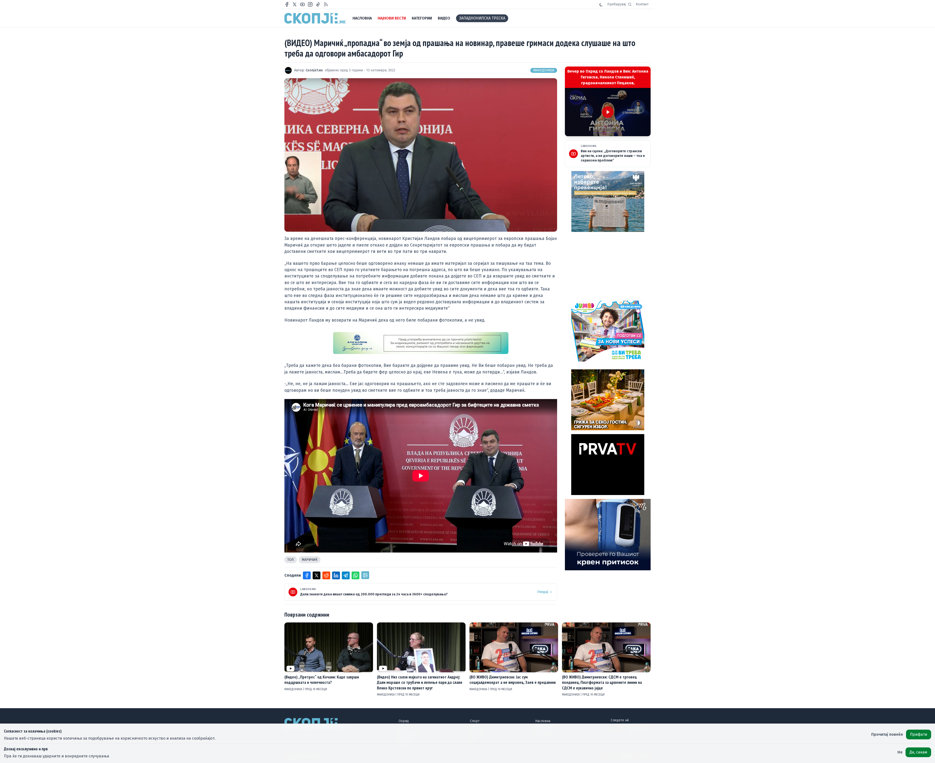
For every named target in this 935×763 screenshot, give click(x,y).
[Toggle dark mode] (601, 4)
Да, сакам (918, 752)
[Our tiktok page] (318, 4)
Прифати (918, 734)
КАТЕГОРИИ (422, 18)
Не (900, 752)
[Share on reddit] (326, 575)
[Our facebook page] (286, 4)
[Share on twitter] (316, 575)
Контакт (642, 4)
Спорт (475, 721)
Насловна (542, 721)
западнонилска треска (482, 18)
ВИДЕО (444, 18)
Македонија (543, 70)
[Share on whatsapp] (355, 575)
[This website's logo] (315, 18)
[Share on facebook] (307, 575)
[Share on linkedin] (336, 575)
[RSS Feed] (325, 4)
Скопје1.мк (314, 70)
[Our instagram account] (310, 4)
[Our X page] (294, 4)
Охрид (404, 721)
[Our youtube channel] (302, 4)
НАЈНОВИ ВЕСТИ (392, 18)
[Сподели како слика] (365, 575)
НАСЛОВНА (362, 18)
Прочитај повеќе (887, 734)
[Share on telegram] (346, 575)
